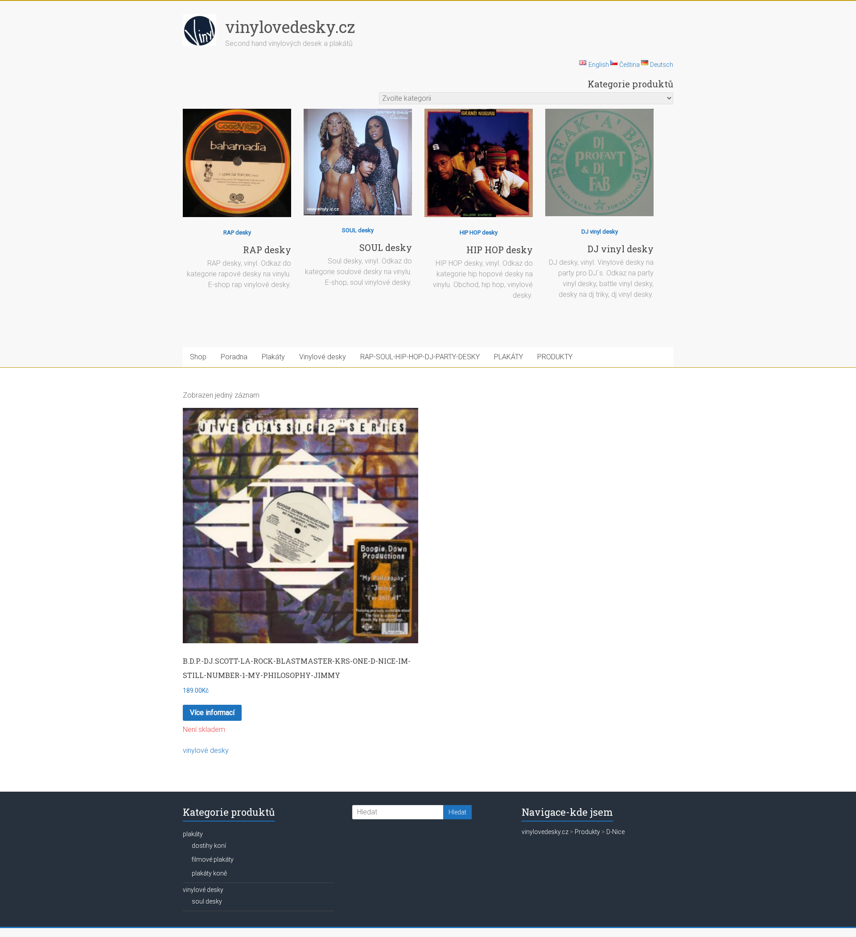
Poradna (234, 357)
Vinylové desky (322, 357)
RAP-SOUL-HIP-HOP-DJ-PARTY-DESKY (420, 357)
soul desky (207, 901)
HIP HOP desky (479, 232)
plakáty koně (209, 873)
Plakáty (273, 357)
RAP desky (237, 232)
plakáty (193, 834)
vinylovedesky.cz (290, 26)
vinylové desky (206, 750)
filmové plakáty (213, 859)
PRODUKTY (554, 357)
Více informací (212, 712)
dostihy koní (209, 845)
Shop (198, 357)
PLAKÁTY (508, 357)
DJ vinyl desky (599, 231)
